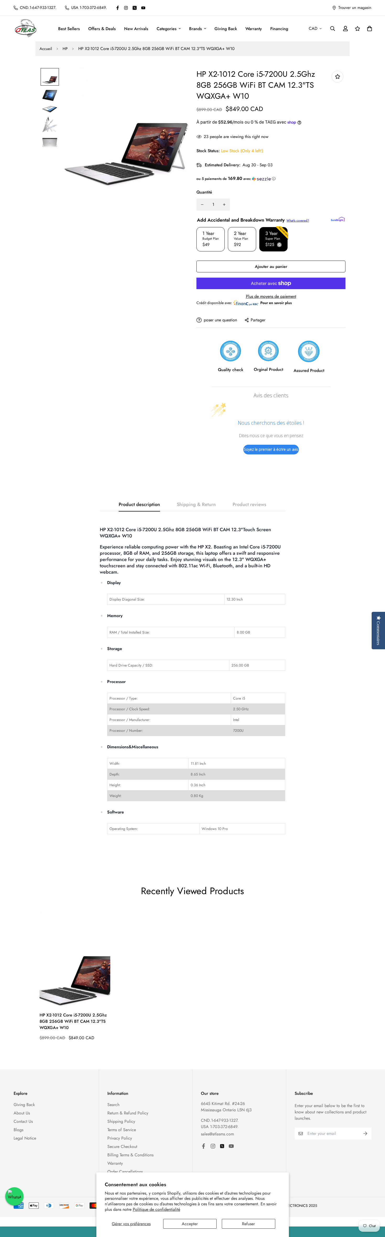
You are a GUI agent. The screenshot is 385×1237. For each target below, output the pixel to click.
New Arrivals (136, 29)
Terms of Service (121, 1130)
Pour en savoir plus (276, 302)
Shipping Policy (121, 1121)
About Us (22, 1113)
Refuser (248, 1224)
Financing (279, 29)
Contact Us (23, 1121)
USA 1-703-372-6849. (220, 1127)
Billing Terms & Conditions (130, 1155)
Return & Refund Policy (127, 1113)
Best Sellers (69, 29)
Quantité (204, 192)
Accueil (46, 49)
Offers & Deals (102, 29)
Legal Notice (25, 1138)
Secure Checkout (122, 1146)
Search (113, 1105)
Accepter (190, 1224)
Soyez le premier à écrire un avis (271, 449)
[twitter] (134, 7)
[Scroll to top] (375, 1208)
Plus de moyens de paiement (271, 296)
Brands (195, 29)
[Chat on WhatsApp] (14, 1196)
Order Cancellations (125, 1172)
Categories (167, 29)
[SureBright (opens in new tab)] (338, 219)
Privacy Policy (119, 1138)
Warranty (253, 29)
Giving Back (225, 29)
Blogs (18, 1130)
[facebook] (117, 8)
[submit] (365, 1134)
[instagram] (126, 8)
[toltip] (337, 77)
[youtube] (143, 8)
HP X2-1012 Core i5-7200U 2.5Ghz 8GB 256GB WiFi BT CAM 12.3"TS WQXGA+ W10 (73, 1021)
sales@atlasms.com (217, 1134)
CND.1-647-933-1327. (220, 1120)
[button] (270, 178)
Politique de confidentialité (156, 1209)
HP (65, 49)
